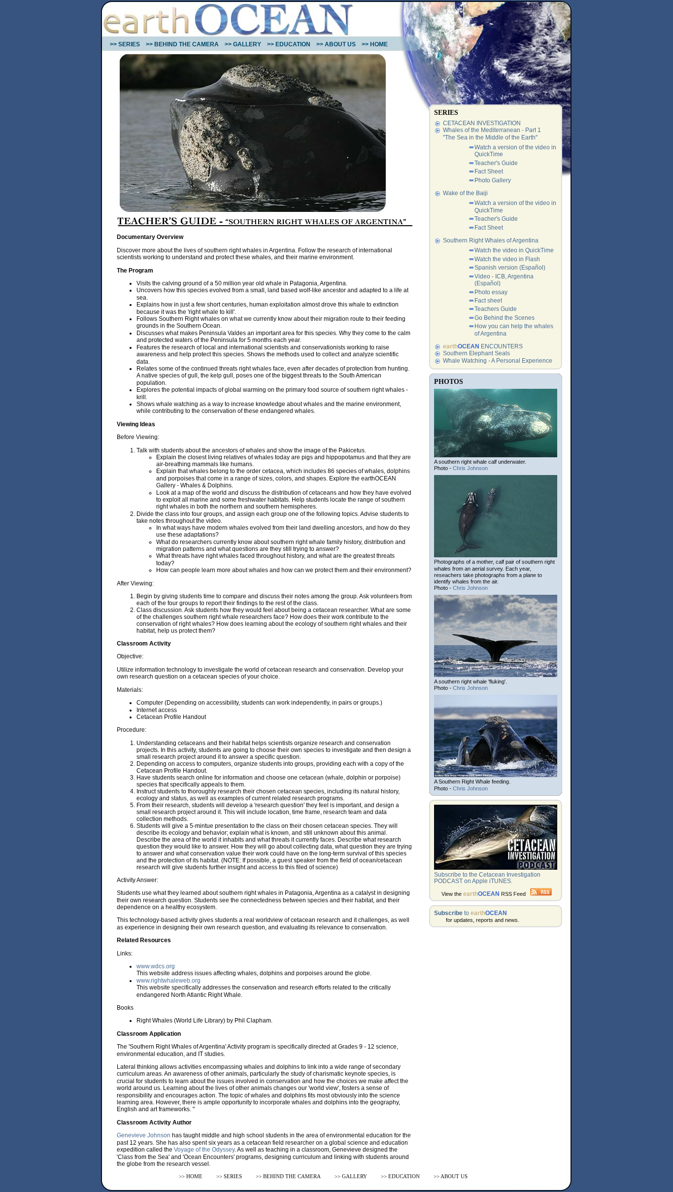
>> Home (375, 44)
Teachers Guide (495, 309)
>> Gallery (243, 44)
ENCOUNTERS (483, 346)
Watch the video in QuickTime (514, 250)
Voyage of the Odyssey (204, 1149)
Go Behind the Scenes (504, 317)
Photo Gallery (492, 180)
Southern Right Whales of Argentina (490, 240)
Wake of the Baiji (465, 193)
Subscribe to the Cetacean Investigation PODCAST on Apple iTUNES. (487, 878)
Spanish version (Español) (509, 267)
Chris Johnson (470, 468)
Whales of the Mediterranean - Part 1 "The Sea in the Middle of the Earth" (492, 133)
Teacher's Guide (496, 163)
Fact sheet (488, 300)
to (470, 913)
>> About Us (336, 44)
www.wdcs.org (155, 966)
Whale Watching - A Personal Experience (497, 360)
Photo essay (490, 292)
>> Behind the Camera (182, 44)
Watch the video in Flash (507, 259)
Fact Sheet (488, 171)
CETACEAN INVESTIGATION (482, 123)
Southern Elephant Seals (476, 353)
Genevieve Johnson (143, 1135)
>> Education (288, 44)
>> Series (125, 44)
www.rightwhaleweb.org (168, 980)
